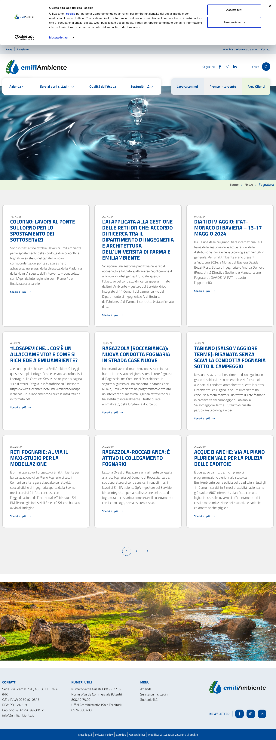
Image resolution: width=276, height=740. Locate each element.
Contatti (265, 49)
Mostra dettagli (59, 37)
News (9, 49)
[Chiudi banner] (270, 6)
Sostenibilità (149, 699)
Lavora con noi (187, 86)
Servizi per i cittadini (154, 694)
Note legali (85, 734)
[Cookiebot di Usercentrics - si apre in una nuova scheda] (24, 37)
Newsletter (23, 49)
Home (234, 184)
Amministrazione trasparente (240, 49)
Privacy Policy (104, 734)
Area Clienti (256, 86)
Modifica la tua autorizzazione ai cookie (173, 734)
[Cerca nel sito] (266, 66)
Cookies (121, 734)
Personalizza (232, 22)
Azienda (146, 689)
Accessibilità (137, 734)
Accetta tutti (234, 9)
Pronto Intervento (223, 86)
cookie (70, 13)
